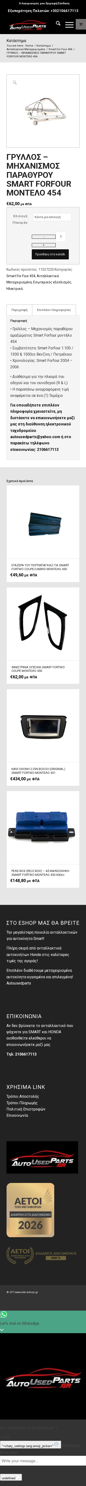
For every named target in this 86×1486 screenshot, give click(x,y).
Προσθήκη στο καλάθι (50, 254)
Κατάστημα (16, 40)
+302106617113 (64, 11)
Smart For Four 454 (20, 276)
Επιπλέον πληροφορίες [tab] (54, 310)
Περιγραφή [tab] (19, 310)
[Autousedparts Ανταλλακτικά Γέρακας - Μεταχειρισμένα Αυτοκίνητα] (35, 24)
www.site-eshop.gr (26, 1292)
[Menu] (67, 24)
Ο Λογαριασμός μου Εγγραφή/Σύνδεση (44, 3)
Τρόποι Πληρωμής (22, 1103)
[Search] (55, 24)
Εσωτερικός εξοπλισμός (52, 282)
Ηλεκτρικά (14, 289)
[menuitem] (44, 3)
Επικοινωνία (17, 1115)
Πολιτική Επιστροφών (25, 1109)
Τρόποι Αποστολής (22, 1096)
